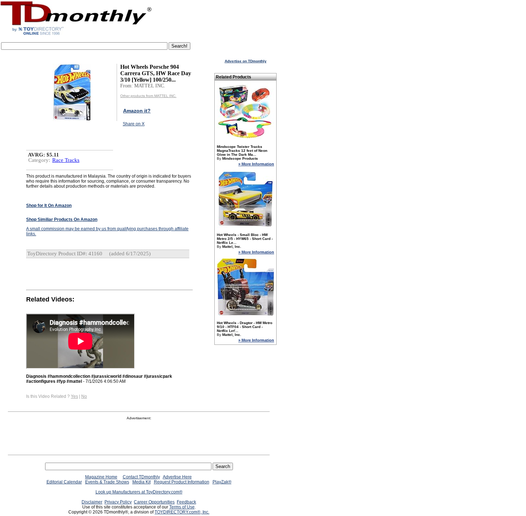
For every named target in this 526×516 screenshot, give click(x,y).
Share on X (134, 123)
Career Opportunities (154, 502)
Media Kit (141, 481)
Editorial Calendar (64, 481)
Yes (74, 396)
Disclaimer (92, 502)
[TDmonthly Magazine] (76, 34)
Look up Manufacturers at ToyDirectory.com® (139, 492)
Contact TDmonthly (141, 476)
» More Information (256, 164)
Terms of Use (182, 507)
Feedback (186, 502)
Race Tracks (65, 160)
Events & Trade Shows (107, 481)
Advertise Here (177, 476)
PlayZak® (222, 481)
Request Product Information (181, 481)
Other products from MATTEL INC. (148, 96)
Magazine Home (101, 476)
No (84, 396)
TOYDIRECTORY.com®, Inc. (182, 512)
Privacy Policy (118, 502)
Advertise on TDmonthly (246, 61)
